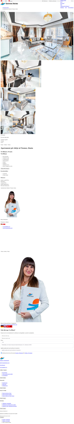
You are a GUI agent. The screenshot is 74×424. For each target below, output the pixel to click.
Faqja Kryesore (6, 7)
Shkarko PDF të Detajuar (5, 168)
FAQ (66, 7)
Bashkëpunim (4, 382)
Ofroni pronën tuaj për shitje (7, 374)
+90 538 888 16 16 (6, 226)
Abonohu (1, 417)
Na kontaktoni (70, 7)
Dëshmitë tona (5, 385)
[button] (62, 2)
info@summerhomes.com (7, 228)
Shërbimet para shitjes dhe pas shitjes (9, 404)
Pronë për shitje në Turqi (6, 393)
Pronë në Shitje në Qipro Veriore (8, 395)
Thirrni (8, 230)
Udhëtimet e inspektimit (6, 403)
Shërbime (62, 7)
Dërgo (3, 355)
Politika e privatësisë (6, 420)
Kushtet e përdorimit (6, 419)
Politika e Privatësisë (28, 353)
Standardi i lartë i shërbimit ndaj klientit (9, 406)
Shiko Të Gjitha (2, 377)
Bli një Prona (4, 372)
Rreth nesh (4, 384)
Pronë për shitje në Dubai (7, 394)
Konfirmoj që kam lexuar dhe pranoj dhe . (17, 353)
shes (61, 4)
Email (3, 230)
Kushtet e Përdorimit (19, 353)
